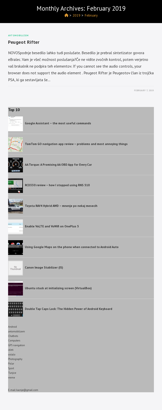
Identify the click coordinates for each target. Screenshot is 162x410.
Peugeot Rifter (23, 42)
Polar (11, 363)
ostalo (11, 354)
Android (12, 326)
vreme (11, 377)
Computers (14, 340)
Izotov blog (19, 7)
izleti (10, 349)
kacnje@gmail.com (27, 390)
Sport (11, 368)
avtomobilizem (18, 35)
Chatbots (13, 336)
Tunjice (12, 373)
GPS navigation (16, 345)
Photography (15, 359)
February (91, 15)
